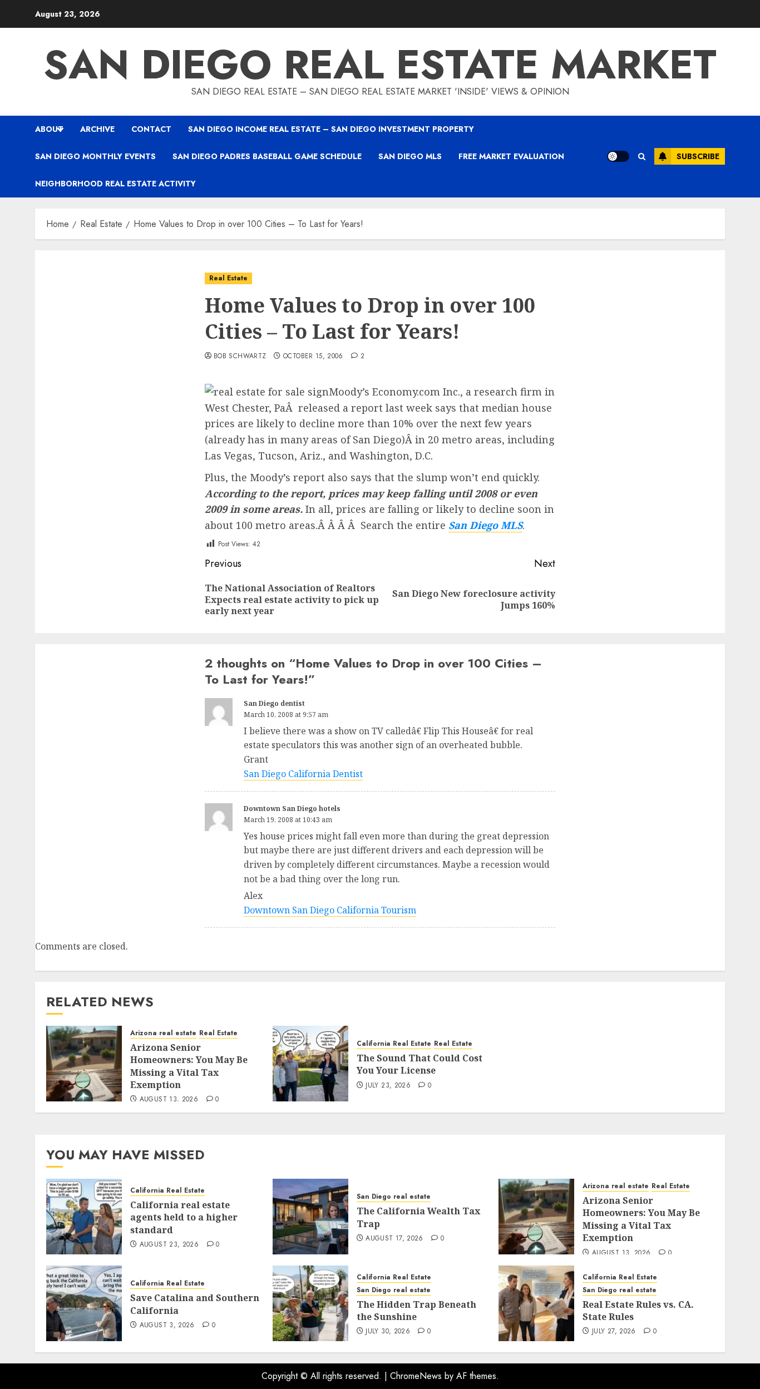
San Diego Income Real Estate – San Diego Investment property (331, 129)
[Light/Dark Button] (618, 156)
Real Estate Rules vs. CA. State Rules (638, 1310)
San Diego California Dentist (303, 774)
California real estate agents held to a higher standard (184, 1217)
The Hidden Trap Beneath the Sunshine (416, 1310)
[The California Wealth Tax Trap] (310, 1216)
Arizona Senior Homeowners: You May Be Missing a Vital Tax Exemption (189, 1066)
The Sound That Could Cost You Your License (419, 1064)
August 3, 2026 (167, 1325)
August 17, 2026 (394, 1238)
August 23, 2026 (169, 1244)
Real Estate (228, 278)
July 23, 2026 (388, 1085)
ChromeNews (416, 1376)
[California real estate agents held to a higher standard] (84, 1216)
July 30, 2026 (388, 1331)
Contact (151, 129)
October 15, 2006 (313, 356)
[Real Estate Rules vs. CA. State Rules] (536, 1303)
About (49, 129)
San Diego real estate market (380, 64)
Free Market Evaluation (511, 156)
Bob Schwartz (240, 356)
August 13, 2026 (169, 1099)
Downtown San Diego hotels (292, 808)
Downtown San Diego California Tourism (330, 910)
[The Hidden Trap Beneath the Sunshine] (310, 1303)
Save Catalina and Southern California (194, 1304)
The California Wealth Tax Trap (418, 1217)
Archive (97, 129)
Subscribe (698, 156)
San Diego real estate (394, 1197)
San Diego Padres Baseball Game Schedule (267, 156)
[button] (642, 156)
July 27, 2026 (614, 1331)
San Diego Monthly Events (95, 156)
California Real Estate (394, 1044)
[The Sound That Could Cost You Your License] (310, 1063)
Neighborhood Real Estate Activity (115, 183)
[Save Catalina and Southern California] (84, 1303)
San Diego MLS (410, 156)
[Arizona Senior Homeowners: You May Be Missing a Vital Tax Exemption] (84, 1063)
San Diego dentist (274, 703)
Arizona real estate (163, 1033)
